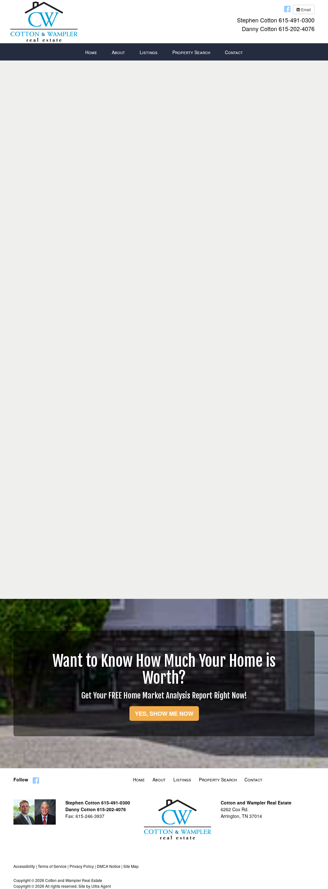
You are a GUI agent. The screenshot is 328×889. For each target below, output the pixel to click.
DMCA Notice (108, 866)
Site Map (131, 866)
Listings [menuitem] (149, 52)
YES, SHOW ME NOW (164, 713)
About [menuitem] (118, 52)
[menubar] (164, 52)
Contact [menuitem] (234, 52)
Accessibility (24, 866)
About (159, 779)
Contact (253, 779)
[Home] (44, 21)
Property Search (218, 779)
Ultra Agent (101, 886)
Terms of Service (52, 866)
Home (139, 779)
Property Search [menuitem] (191, 52)
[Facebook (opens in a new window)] (287, 8)
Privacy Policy (82, 866)
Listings (182, 779)
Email (305, 9)
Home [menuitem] (91, 52)
